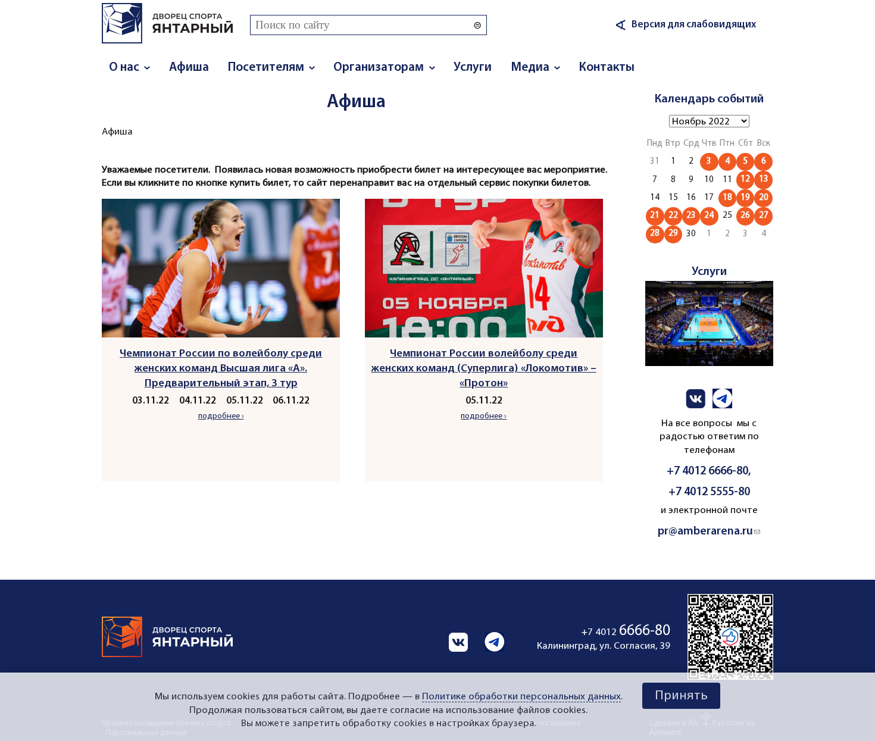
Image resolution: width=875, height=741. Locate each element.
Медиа (530, 67)
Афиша (189, 67)
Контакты (607, 67)
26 (745, 215)
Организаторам (378, 67)
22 (673, 215)
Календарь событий (709, 99)
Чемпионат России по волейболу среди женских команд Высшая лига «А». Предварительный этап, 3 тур (221, 369)
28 (655, 233)
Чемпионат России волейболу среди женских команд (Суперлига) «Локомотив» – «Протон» (483, 369)
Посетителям (266, 67)
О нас (124, 67)
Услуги (473, 67)
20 (763, 197)
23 (691, 215)
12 (745, 179)
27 (763, 215)
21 (655, 215)
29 (673, 233)
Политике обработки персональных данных (521, 697)
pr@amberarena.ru (709, 531)
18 (727, 197)
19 (745, 197)
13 (763, 179)
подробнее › (221, 416)
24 (709, 215)
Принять (681, 696)
